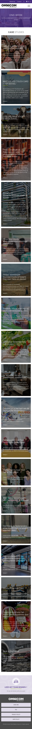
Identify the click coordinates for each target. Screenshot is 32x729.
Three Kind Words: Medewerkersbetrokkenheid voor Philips (15, 241)
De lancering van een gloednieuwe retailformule (14, 376)
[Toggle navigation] (28, 6)
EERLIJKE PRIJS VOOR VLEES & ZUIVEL (13, 117)
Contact (19, 1)
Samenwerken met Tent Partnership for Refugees (14, 441)
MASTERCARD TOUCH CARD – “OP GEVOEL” (15, 82)
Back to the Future (11, 651)
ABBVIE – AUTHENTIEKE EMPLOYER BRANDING (14, 47)
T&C (16, 709)
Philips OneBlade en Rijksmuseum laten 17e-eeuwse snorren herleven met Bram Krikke (14, 153)
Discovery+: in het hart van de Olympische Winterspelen (16, 409)
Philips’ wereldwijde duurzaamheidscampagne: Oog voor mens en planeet (14, 277)
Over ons (16, 704)
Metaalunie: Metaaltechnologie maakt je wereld (15, 195)
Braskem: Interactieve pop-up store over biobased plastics (16, 309)
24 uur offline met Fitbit (13, 588)
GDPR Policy (16, 719)
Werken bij (12, 1)
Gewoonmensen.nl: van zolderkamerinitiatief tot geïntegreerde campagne (14, 558)
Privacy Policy (16, 714)
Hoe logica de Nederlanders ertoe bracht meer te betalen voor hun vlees (15, 528)
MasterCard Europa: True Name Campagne (14, 471)
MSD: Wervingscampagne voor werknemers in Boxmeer (16, 499)
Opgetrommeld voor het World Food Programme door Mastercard (16, 614)
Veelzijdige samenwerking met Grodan (14, 343)
